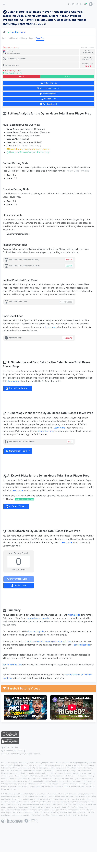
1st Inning (23, 38)
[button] (91, 4)
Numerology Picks (18, 451)
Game (4, 38)
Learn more (51, 327)
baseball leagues (82, 645)
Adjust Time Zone (30, 146)
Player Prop (40, 38)
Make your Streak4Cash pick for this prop (29, 152)
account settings (46, 431)
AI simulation (74, 615)
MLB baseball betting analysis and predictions (49, 641)
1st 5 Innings (13, 38)
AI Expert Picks (16, 506)
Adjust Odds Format (77, 171)
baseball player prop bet (38, 618)
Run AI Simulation (18, 388)
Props (31, 38)
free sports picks (36, 631)
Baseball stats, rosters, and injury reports (29, 149)
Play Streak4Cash (19, 579)
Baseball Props (18, 32)
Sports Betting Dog (12, 664)
